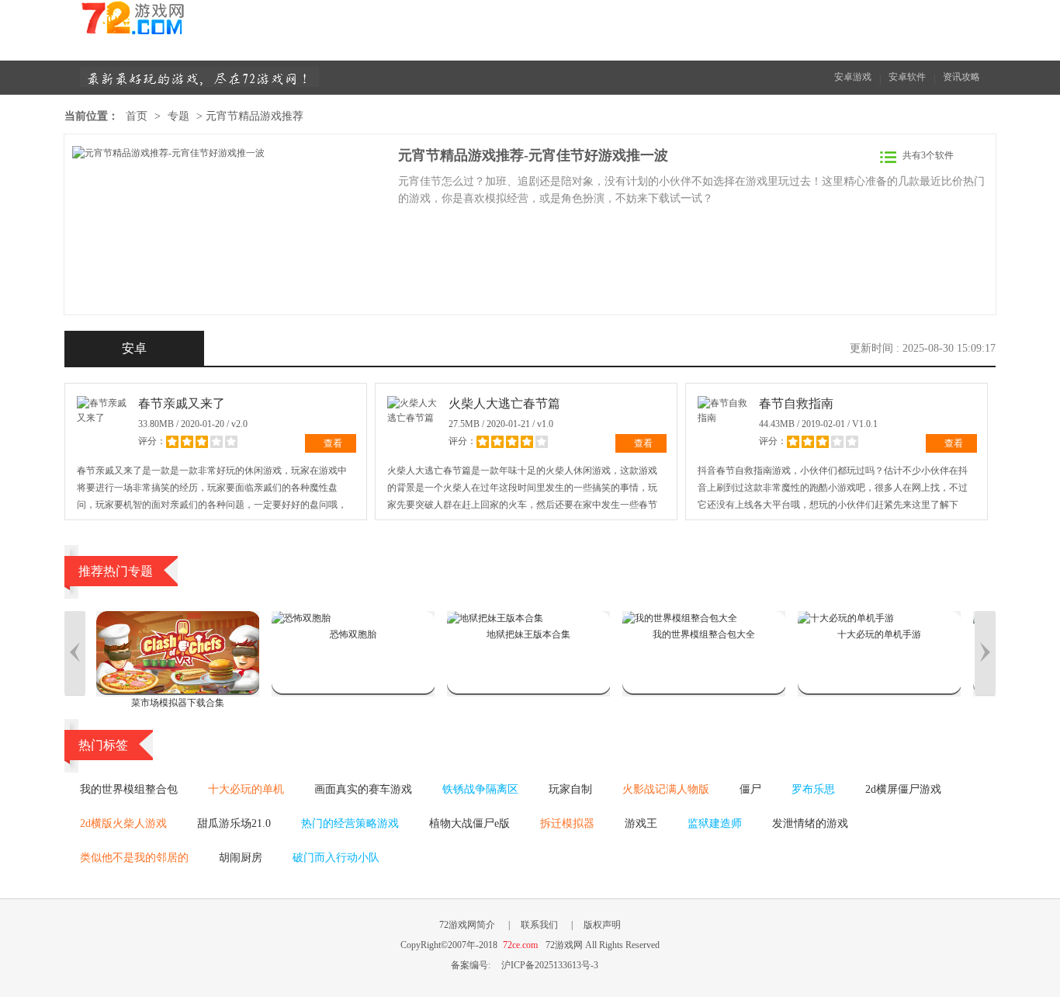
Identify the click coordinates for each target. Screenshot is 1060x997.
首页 (136, 116)
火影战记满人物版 (665, 789)
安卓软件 (907, 76)
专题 (178, 116)
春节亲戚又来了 (181, 403)
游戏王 (641, 823)
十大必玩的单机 (246, 789)
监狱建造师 (715, 823)
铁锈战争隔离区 (480, 789)
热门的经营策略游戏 (350, 823)
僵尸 (750, 789)
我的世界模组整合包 (129, 789)
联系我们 (539, 924)
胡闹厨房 (240, 857)
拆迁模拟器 (567, 823)
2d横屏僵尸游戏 (903, 789)
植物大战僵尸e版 (469, 823)
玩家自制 (570, 789)
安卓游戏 (852, 76)
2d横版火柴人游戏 (123, 823)
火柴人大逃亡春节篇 (504, 403)
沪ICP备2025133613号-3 (549, 965)
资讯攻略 (961, 76)
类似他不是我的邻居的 (134, 857)
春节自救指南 (796, 403)
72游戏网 (161, 23)
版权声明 (602, 924)
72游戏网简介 (467, 924)
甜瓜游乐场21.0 (234, 823)
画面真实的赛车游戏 (363, 789)
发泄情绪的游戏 (810, 823)
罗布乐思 (813, 789)
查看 (333, 443)
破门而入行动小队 (336, 857)
